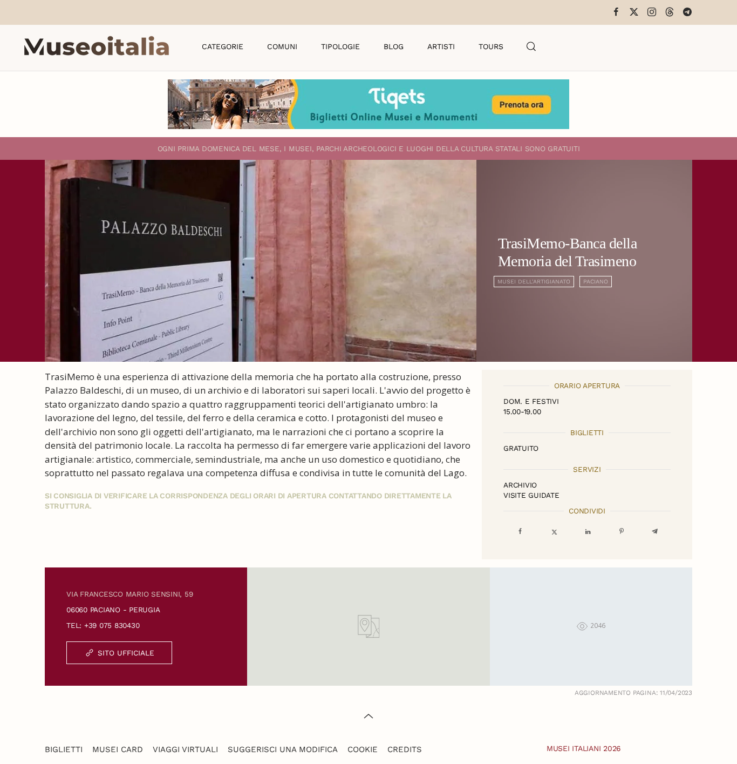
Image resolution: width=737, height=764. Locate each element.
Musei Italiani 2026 (584, 748)
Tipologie (340, 46)
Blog (394, 46)
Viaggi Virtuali (185, 749)
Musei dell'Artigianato (533, 281)
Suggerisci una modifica (283, 749)
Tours (491, 46)
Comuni (282, 46)
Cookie (362, 749)
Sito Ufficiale (126, 652)
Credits (404, 749)
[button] (531, 46)
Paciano (595, 281)
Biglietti (64, 749)
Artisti (441, 46)
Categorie (222, 46)
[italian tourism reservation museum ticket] (368, 104)
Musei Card (117, 749)
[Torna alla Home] (97, 46)
